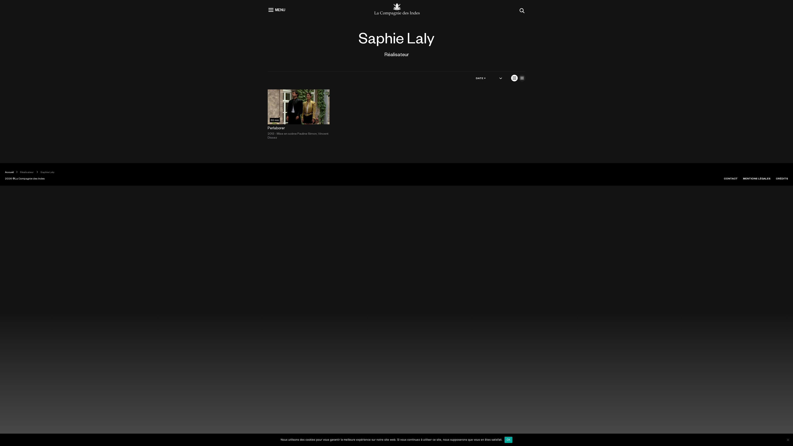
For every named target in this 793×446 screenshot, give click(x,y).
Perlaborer (276, 128)
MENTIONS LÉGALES (756, 178)
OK (508, 439)
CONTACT (731, 178)
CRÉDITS (782, 178)
